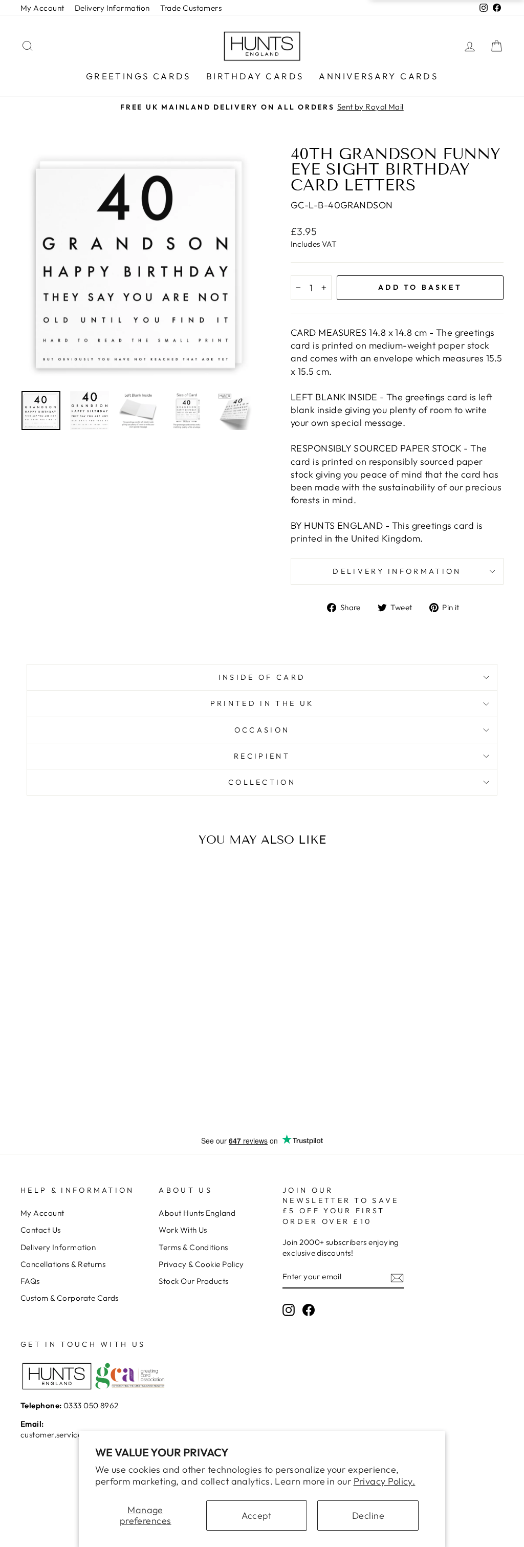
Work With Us (183, 1230)
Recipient (262, 756)
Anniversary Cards (378, 76)
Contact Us (40, 1230)
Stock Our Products (193, 1281)
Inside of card (262, 677)
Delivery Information (112, 8)
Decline (368, 1515)
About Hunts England (197, 1213)
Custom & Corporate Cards (69, 1298)
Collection (262, 782)
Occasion (262, 730)
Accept (257, 1515)
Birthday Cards (255, 76)
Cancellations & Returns (62, 1264)
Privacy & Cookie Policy (201, 1264)
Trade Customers (191, 8)
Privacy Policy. (385, 1481)
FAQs (30, 1281)
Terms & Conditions (193, 1247)
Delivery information (397, 571)
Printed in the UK (262, 703)
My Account (42, 8)
